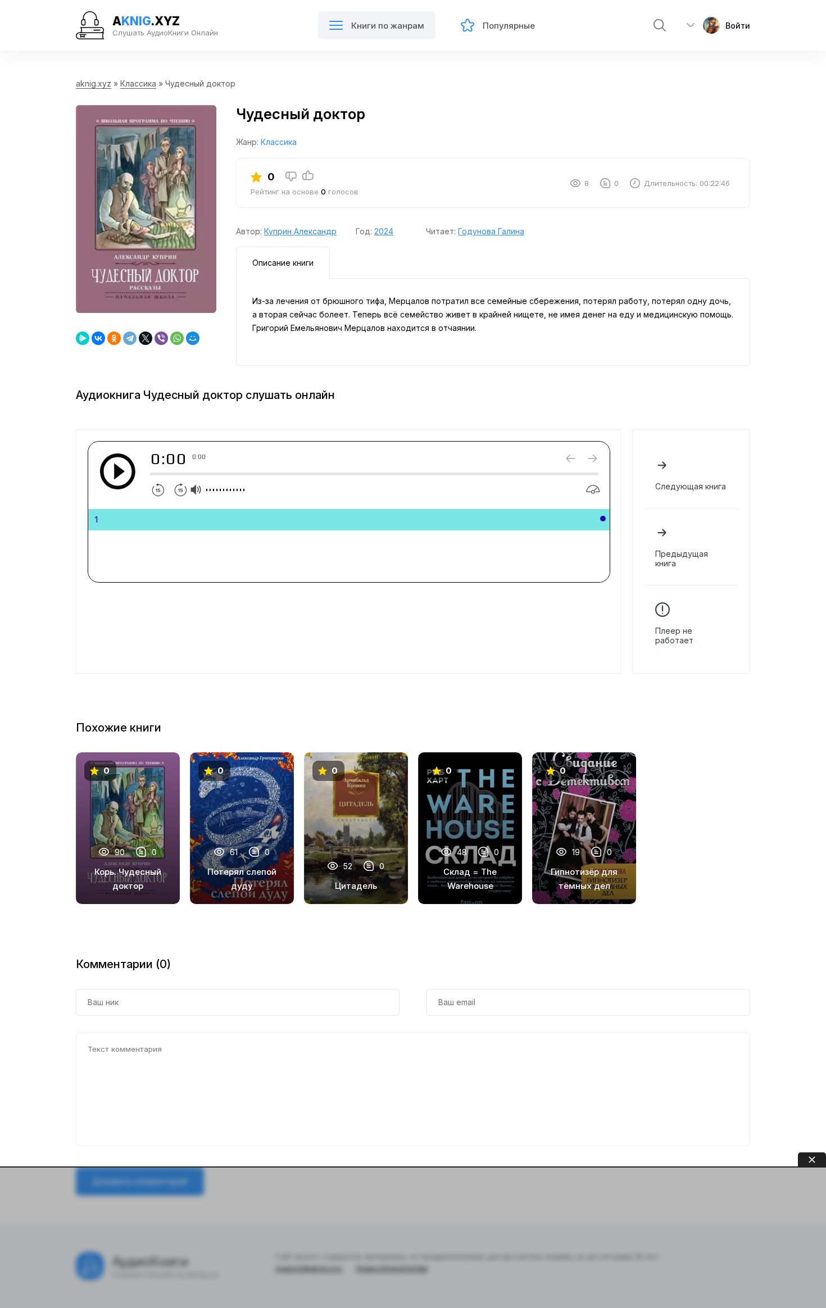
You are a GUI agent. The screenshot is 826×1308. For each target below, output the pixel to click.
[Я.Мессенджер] (82, 338)
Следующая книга (690, 486)
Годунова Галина (491, 231)
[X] (145, 338)
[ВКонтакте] (98, 338)
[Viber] (161, 338)
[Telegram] (130, 338)
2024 (383, 231)
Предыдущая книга (681, 558)
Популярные (509, 25)
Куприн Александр (300, 231)
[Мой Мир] (192, 338)
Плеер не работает (674, 635)
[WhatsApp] (177, 338)
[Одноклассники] (114, 338)
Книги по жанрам (387, 25)
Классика (138, 83)
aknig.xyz (93, 83)
